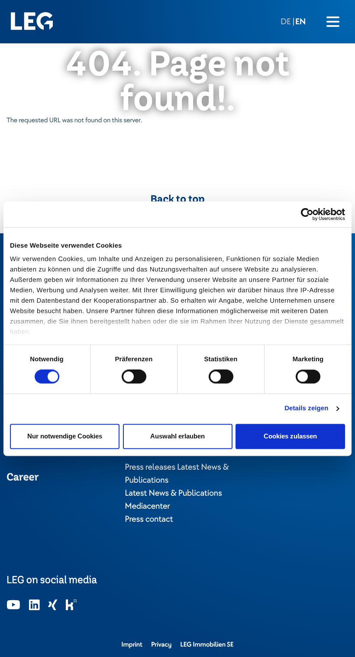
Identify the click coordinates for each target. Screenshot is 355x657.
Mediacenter (147, 506)
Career (22, 477)
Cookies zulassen (290, 436)
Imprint (131, 644)
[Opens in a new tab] (13, 605)
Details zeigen (306, 408)
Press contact (149, 519)
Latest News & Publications (173, 493)
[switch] (134, 377)
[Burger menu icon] (333, 21)
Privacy (161, 644)
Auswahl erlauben (177, 436)
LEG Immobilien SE (207, 644)
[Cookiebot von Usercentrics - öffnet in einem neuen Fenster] (307, 214)
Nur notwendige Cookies (64, 436)
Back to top (178, 199)
